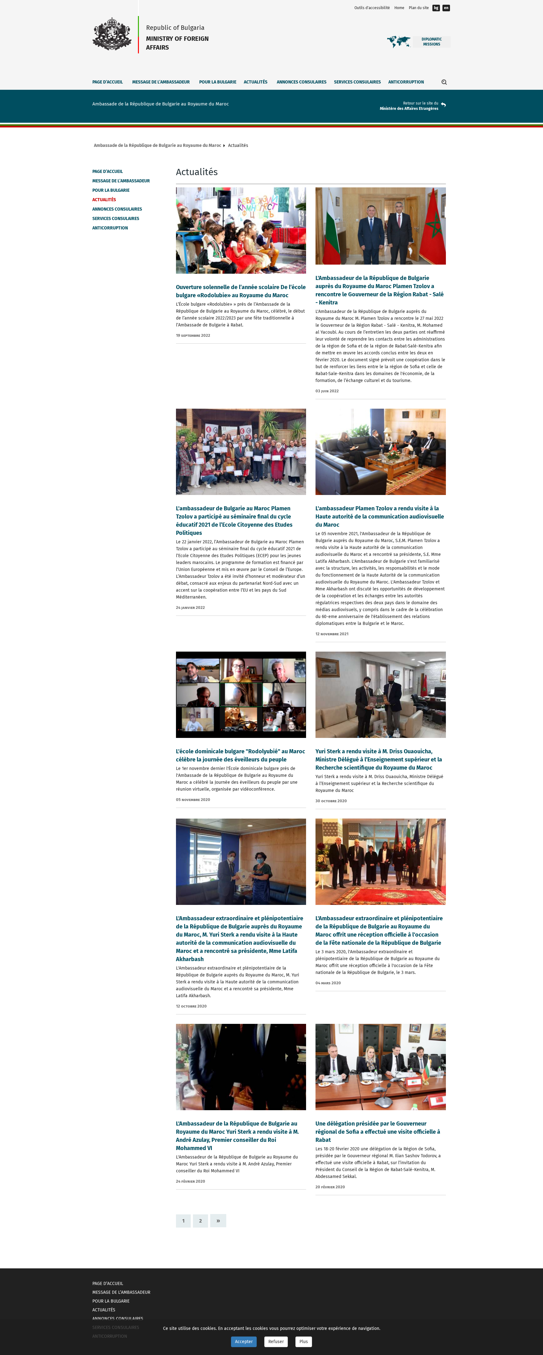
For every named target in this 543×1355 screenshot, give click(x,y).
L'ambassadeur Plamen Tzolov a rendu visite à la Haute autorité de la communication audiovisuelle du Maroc (379, 516)
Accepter (244, 1341)
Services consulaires (357, 82)
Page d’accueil (107, 82)
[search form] (444, 82)
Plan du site (419, 8)
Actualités (255, 82)
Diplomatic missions (432, 41)
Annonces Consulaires (301, 82)
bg (436, 8)
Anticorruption (406, 82)
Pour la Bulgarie (217, 82)
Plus (303, 1341)
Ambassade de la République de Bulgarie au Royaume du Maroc (157, 145)
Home (399, 8)
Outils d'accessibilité (372, 8)
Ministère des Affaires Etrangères (409, 108)
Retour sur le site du (420, 103)
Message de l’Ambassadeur (161, 82)
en (446, 8)
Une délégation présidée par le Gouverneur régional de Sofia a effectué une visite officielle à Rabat (377, 1131)
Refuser (276, 1341)
